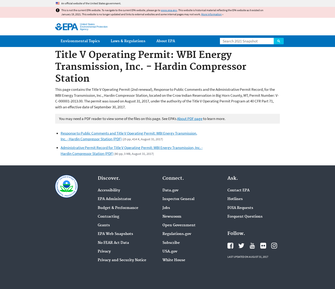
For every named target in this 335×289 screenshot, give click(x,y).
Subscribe (171, 243)
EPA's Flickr (263, 246)
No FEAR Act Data (113, 243)
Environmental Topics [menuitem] (80, 41)
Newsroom (171, 217)
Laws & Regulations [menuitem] (128, 41)
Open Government (179, 225)
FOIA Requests (240, 208)
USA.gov (169, 252)
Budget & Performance (118, 208)
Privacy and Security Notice (122, 260)
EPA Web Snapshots (115, 234)
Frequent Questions (245, 217)
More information (211, 14)
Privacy (104, 252)
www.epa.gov (169, 10)
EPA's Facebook (230, 246)
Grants (104, 225)
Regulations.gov (176, 234)
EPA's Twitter (241, 246)
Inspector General (178, 199)
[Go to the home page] (66, 26)
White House (173, 260)
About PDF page (189, 118)
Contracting (108, 217)
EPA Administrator (114, 199)
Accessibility (109, 190)
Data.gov (170, 190)
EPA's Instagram (274, 246)
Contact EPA (238, 190)
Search (279, 41)
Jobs (166, 208)
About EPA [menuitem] (165, 41)
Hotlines (235, 199)
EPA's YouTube (252, 246)
